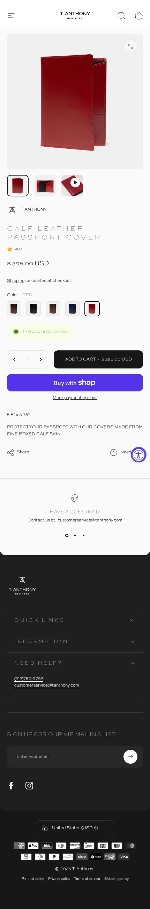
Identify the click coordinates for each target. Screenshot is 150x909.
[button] (11, 15)
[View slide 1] (66, 535)
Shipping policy (116, 878)
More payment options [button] (75, 398)
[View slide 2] (75, 535)
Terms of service (87, 878)
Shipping (15, 281)
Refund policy (33, 878)
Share (23, 452)
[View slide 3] (83, 535)
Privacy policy (59, 878)
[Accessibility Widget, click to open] (139, 454)
